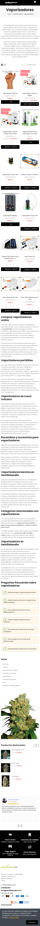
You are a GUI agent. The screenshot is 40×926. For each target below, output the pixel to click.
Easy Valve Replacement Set (30, 298)
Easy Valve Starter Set (10, 297)
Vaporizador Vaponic (10, 93)
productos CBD (20, 533)
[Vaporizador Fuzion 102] (10, 161)
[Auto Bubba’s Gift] (5, 754)
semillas (29, 533)
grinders (32, 523)
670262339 (5, 888)
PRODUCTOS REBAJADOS (11, 686)
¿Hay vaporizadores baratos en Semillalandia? (16, 611)
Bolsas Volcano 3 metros (29, 175)
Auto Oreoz (16, 763)
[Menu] (2, 2)
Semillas (6, 664)
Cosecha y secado (9, 673)
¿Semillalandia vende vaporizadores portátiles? (18, 630)
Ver (11, 102)
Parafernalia (7, 676)
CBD (4, 682)
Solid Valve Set (30, 256)
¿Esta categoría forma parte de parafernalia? (16, 640)
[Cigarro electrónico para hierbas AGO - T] (10, 243)
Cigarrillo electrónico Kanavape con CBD (29, 133)
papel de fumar (23, 523)
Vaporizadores (10, 96)
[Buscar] (31, 2)
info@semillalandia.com (11, 890)
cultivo (3, 535)
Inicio (30, 136)
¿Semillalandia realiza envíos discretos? (20, 649)
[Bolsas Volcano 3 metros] (30, 161)
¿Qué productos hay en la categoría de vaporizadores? (19, 601)
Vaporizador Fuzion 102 (10, 175)
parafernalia (7, 329)
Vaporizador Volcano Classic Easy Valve (10, 133)
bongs (8, 525)
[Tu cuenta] (38, 2)
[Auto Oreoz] (5, 767)
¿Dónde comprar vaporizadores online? (20, 592)
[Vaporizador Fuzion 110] (30, 202)
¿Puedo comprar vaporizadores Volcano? (16, 621)
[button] (35, 745)
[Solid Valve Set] (30, 243)
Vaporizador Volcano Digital (29, 94)
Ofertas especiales (9, 679)
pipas (3, 525)
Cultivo (5, 667)
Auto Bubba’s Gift (18, 750)
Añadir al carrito (11, 147)
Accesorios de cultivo (10, 670)
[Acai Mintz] (5, 781)
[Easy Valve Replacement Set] (30, 284)
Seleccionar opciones (31, 104)
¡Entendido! (32, 922)
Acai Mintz (15, 776)
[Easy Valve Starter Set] (10, 284)
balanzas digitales (17, 525)
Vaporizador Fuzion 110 (30, 216)
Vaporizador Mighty (10, 216)
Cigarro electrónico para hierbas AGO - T (10, 257)
